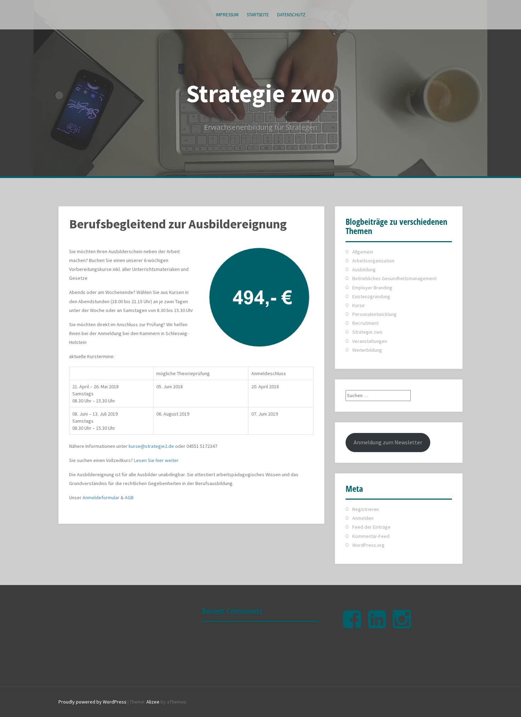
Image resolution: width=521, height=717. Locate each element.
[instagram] (402, 625)
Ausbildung (364, 269)
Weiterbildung (367, 350)
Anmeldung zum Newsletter (388, 442)
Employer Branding (372, 287)
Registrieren (365, 509)
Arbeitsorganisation (373, 260)
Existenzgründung (371, 296)
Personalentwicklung (374, 314)
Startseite (258, 15)
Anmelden (363, 518)
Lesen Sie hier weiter (156, 460)
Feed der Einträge (371, 527)
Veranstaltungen (369, 341)
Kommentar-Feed (371, 536)
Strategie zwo (260, 93)
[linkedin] (377, 625)
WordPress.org (368, 545)
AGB (129, 497)
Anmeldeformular (101, 497)
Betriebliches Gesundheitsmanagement (394, 278)
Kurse (358, 305)
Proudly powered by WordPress (92, 702)
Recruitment (365, 323)
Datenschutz (291, 15)
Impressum (227, 15)
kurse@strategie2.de (151, 446)
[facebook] (352, 625)
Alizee (152, 702)
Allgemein (362, 252)
